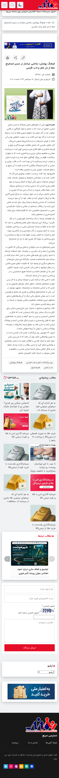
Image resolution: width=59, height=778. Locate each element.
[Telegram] (6, 766)
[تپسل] (6, 43)
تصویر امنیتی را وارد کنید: (28, 612)
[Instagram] (11, 766)
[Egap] (16, 766)
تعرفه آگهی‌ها (51, 742)
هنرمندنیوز (50, 124)
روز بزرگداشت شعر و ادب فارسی (39, 362)
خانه (49, 22)
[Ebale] (26, 766)
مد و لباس (48, 367)
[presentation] (52, 559)
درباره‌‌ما (15, 742)
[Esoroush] (32, 766)
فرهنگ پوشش (16, 362)
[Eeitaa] (21, 766)
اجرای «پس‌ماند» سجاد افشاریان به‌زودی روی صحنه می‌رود (31, 11)
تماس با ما (33, 742)
